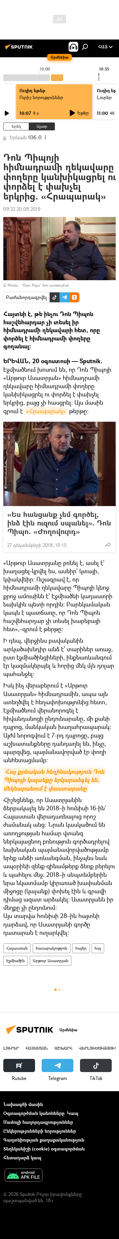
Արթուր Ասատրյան (50, 960)
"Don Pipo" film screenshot (45, 285)
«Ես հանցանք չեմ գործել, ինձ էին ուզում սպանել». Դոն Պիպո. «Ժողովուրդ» (59, 523)
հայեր (81, 948)
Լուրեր (11, 1048)
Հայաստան (17, 948)
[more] (108, 544)
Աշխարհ (63, 1048)
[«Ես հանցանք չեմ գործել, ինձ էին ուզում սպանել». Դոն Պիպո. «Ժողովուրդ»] (59, 464)
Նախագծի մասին (23, 1104)
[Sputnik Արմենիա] (19, 49)
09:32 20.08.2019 (21, 209)
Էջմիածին (15, 960)
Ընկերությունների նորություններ (39, 1131)
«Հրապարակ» (46, 411)
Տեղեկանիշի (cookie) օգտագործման (44, 1148)
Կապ (72, 1113)
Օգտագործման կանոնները (33, 1113)
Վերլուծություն (98, 1048)
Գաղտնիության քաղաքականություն (43, 1140)
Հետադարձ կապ (22, 1157)
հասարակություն (51, 948)
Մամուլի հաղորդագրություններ (38, 1122)
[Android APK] (23, 1176)
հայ (98, 948)
